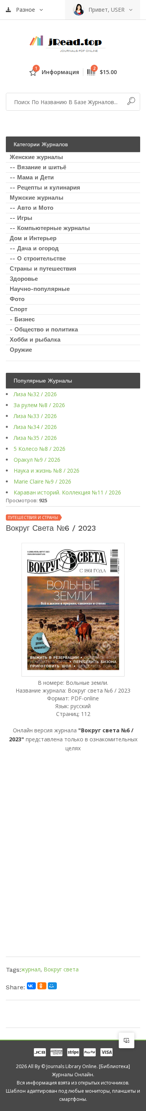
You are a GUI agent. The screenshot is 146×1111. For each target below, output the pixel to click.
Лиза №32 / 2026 (35, 394)
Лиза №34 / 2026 (35, 427)
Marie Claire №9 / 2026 (42, 481)
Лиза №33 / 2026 (35, 416)
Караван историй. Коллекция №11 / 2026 (67, 492)
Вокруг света (61, 969)
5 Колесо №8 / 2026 (39, 448)
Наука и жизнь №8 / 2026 (46, 470)
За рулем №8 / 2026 (39, 405)
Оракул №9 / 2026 (37, 459)
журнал (30, 969)
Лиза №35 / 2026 (35, 437)
